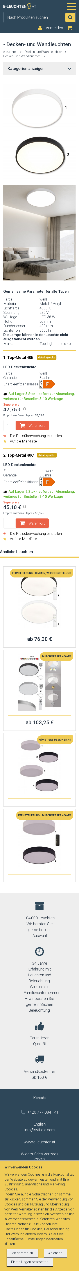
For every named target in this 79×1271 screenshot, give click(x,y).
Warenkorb (37, 426)
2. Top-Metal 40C (19, 455)
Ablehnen (55, 1253)
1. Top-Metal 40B (18, 357)
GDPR (39, 1159)
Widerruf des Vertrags (39, 1154)
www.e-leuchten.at (39, 1142)
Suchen (70, 17)
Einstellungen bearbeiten (29, 1262)
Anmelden (54, 28)
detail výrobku (46, 357)
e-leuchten (10, 52)
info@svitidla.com (39, 1130)
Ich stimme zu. (22, 1253)
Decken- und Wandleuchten (43, 52)
